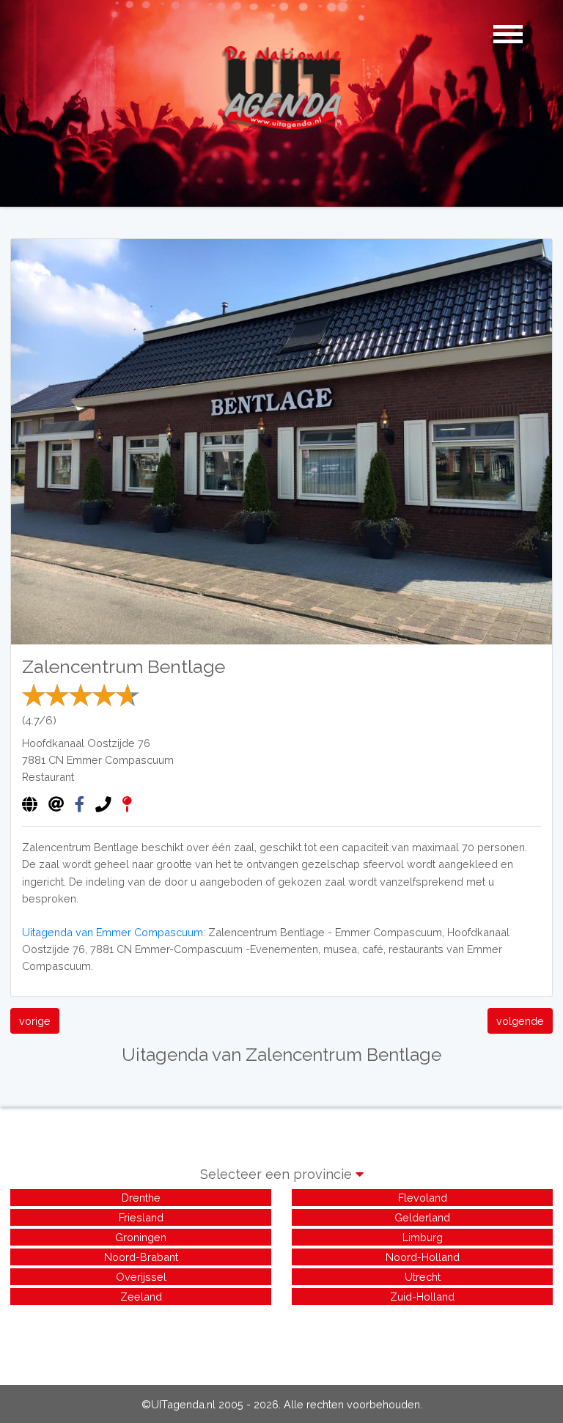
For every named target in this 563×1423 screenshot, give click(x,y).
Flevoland (422, 1197)
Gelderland (422, 1217)
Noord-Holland (423, 1257)
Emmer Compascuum (120, 760)
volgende (520, 1021)
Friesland (141, 1217)
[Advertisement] (281, 1341)
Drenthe (141, 1197)
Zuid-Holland (422, 1296)
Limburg (422, 1237)
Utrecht (423, 1277)
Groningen (140, 1237)
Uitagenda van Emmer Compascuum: (113, 932)
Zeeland (141, 1296)
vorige (35, 1021)
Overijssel (141, 1277)
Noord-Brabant (141, 1257)
